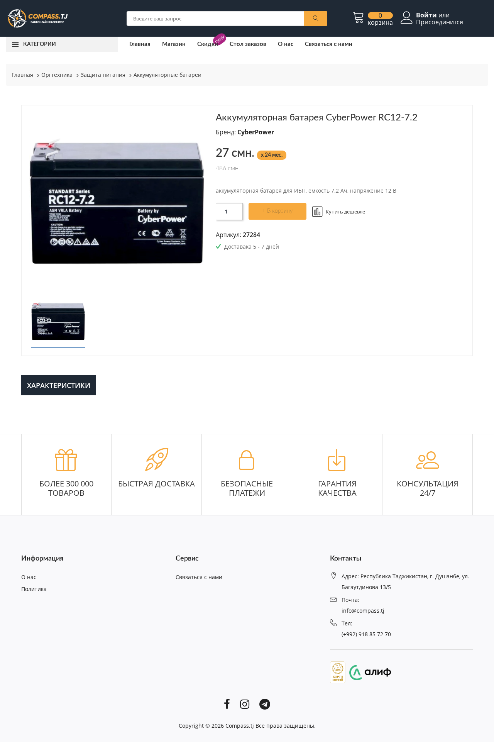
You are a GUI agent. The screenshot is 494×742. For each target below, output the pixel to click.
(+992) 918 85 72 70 (366, 634)
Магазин (174, 44)
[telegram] (264, 704)
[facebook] (227, 704)
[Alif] (368, 671)
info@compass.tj (363, 610)
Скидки (207, 44)
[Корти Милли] (337, 671)
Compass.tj (239, 725)
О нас (285, 44)
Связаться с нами (328, 44)
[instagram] (244, 704)
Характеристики (58, 385)
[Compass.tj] (37, 18)
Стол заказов (248, 44)
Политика (34, 589)
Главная (140, 44)
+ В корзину (277, 211)
